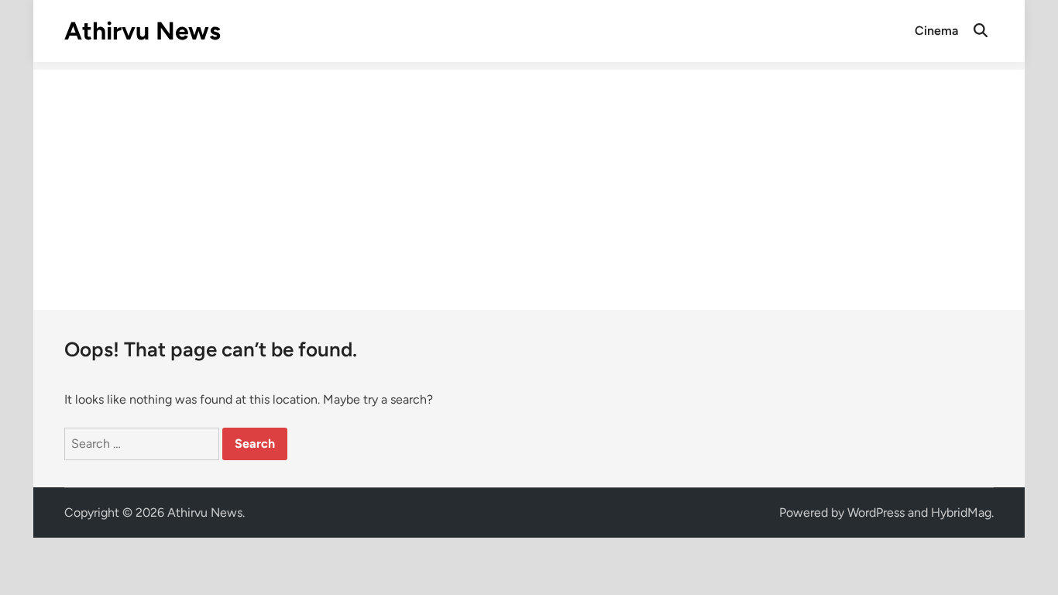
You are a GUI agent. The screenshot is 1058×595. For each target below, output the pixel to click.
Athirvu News (142, 31)
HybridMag (961, 512)
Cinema (936, 30)
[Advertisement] (529, 178)
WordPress (876, 512)
